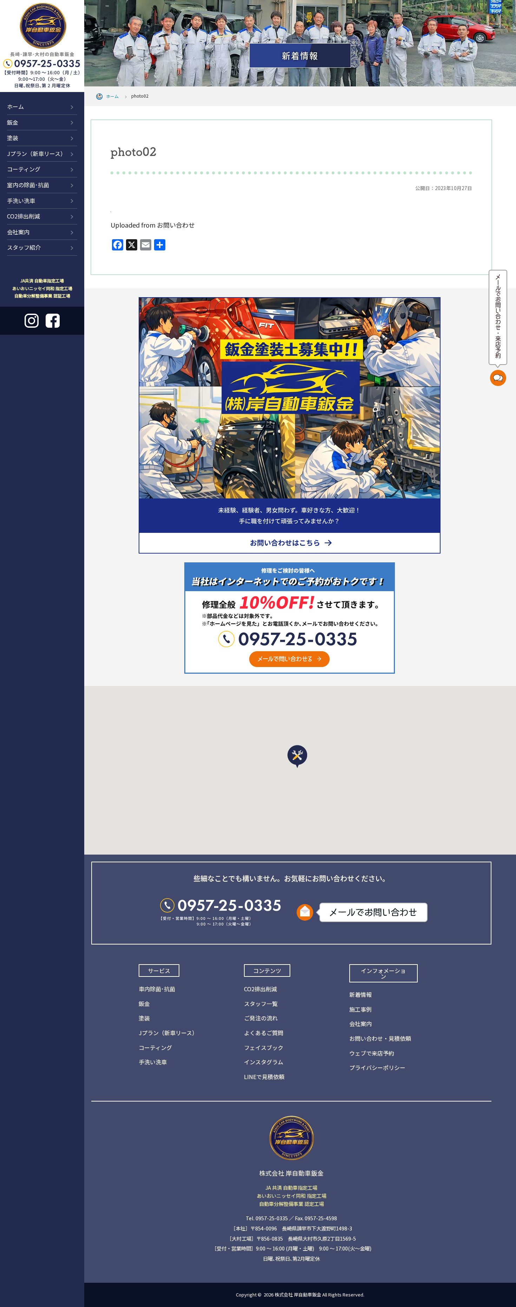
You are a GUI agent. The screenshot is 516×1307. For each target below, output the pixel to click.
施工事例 (360, 1009)
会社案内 (18, 232)
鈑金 (12, 122)
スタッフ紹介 (24, 247)
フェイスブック (263, 1047)
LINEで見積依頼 (264, 1076)
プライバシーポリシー (377, 1067)
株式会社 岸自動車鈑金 (297, 1294)
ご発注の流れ (261, 1018)
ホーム (15, 106)
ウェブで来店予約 (371, 1053)
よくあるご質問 (263, 1032)
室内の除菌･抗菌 (28, 185)
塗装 (12, 137)
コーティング (23, 169)
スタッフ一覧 (261, 1003)
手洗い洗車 (21, 200)
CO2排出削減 (23, 216)
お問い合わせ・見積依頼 (380, 1038)
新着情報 (438, 18)
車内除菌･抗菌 (157, 989)
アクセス (482, 18)
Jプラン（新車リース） (36, 153)
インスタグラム (263, 1062)
